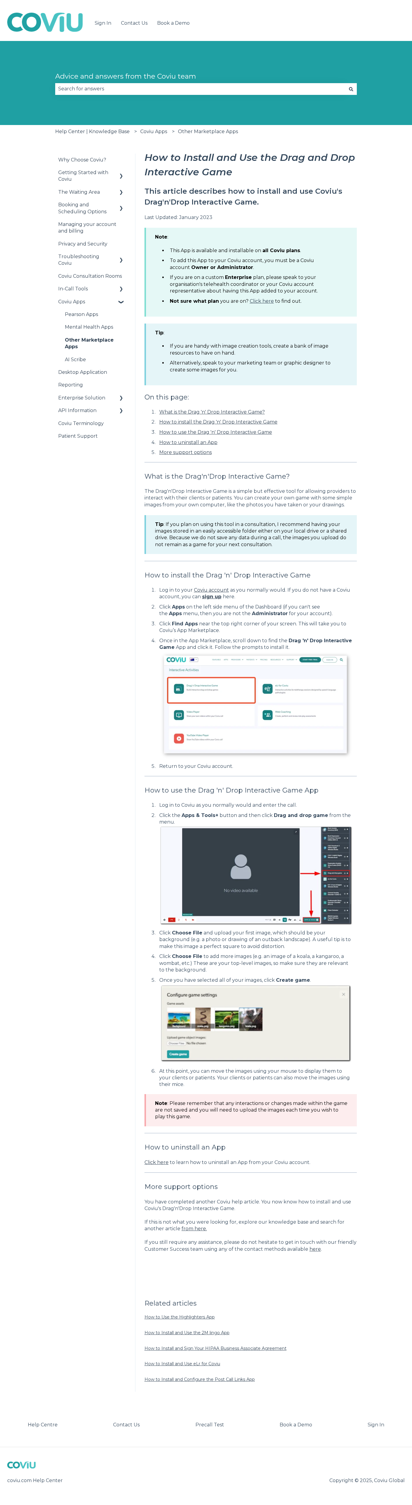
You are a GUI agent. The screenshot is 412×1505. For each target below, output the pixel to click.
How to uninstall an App (188, 442)
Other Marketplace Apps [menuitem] (89, 343)
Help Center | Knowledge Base (92, 131)
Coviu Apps (153, 131)
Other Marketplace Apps (208, 131)
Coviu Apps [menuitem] (71, 302)
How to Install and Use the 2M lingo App (187, 1332)
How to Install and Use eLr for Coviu (182, 1363)
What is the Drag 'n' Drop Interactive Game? (212, 412)
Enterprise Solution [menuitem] (81, 398)
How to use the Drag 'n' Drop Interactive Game (215, 432)
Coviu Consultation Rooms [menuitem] (90, 276)
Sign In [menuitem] (376, 1425)
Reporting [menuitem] (70, 385)
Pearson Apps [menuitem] (81, 314)
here (315, 1249)
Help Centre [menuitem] (43, 1425)
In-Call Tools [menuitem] (73, 289)
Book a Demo (173, 23)
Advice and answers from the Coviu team (125, 76)
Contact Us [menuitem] (126, 1425)
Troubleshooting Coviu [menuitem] (78, 260)
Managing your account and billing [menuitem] (87, 227)
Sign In (103, 23)
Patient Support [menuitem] (78, 436)
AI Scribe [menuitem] (75, 359)
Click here (262, 301)
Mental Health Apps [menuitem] (89, 327)
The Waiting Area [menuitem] (79, 192)
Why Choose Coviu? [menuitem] (82, 160)
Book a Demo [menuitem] (296, 1425)
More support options (185, 452)
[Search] (351, 89)
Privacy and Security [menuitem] (82, 244)
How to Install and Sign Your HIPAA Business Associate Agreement (215, 1348)
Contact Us (134, 23)
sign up (211, 596)
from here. (194, 1228)
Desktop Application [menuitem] (82, 372)
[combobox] (200, 89)
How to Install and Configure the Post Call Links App (199, 1379)
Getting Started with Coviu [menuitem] (83, 176)
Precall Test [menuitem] (209, 1425)
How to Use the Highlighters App (179, 1317)
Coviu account (211, 590)
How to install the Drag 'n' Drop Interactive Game (218, 422)
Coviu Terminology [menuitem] (81, 423)
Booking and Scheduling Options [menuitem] (82, 208)
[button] (121, 173)
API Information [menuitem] (77, 410)
